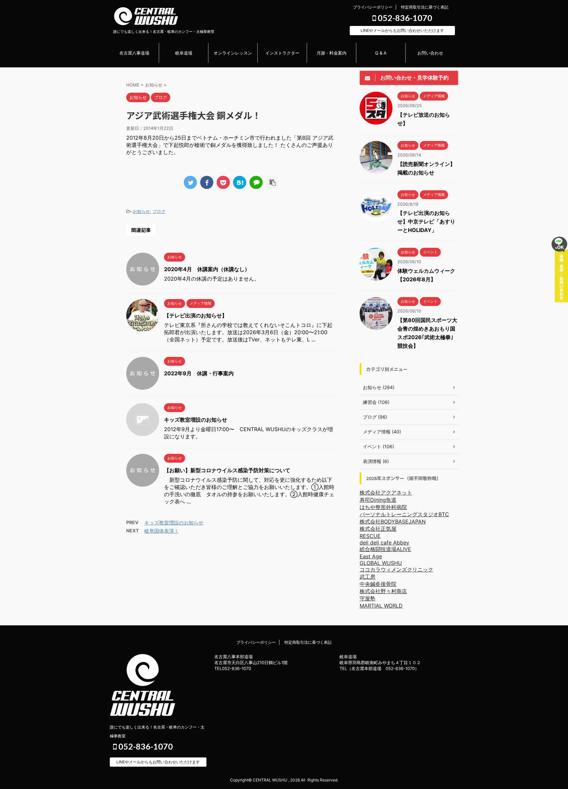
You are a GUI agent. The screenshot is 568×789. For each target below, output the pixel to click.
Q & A (381, 53)
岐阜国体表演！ (161, 531)
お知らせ (141, 211)
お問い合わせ (430, 53)
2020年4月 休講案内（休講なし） (207, 269)
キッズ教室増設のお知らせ (195, 419)
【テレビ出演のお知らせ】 (195, 315)
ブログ (159, 211)
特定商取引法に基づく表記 (424, 7)
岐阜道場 (183, 53)
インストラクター (282, 53)
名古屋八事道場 (134, 53)
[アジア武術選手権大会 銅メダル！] (239, 182)
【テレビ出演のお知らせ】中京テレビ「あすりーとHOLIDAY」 (426, 221)
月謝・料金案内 (331, 53)
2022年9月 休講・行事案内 (199, 373)
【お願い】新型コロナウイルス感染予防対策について (227, 470)
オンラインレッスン (233, 53)
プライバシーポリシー (372, 7)
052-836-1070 (404, 18)
